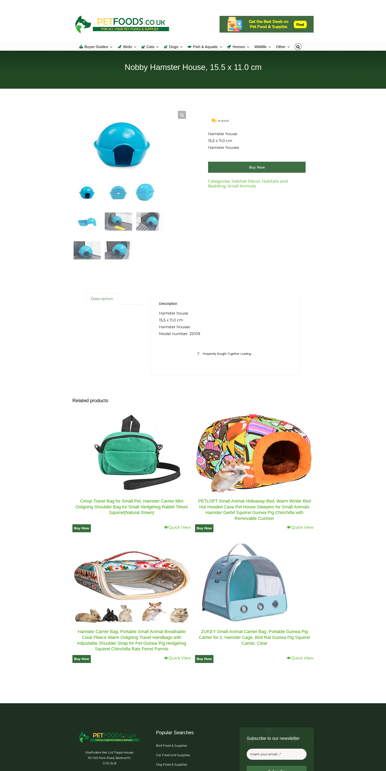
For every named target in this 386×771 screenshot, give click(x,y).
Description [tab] (102, 298)
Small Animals (242, 186)
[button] (298, 46)
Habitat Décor (246, 181)
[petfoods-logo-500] (109, 731)
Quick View (179, 527)
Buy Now (257, 167)
